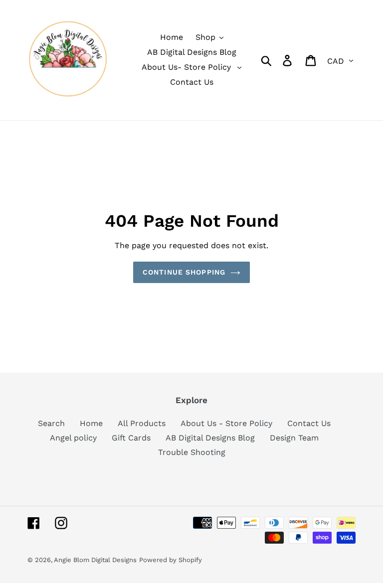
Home (91, 423)
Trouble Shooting (191, 452)
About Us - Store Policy (226, 423)
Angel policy (73, 437)
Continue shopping (184, 272)
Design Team (294, 437)
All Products (142, 423)
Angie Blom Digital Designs (95, 560)
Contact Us (309, 423)
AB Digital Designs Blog (210, 437)
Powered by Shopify (170, 560)
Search (51, 423)
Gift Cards (131, 437)
